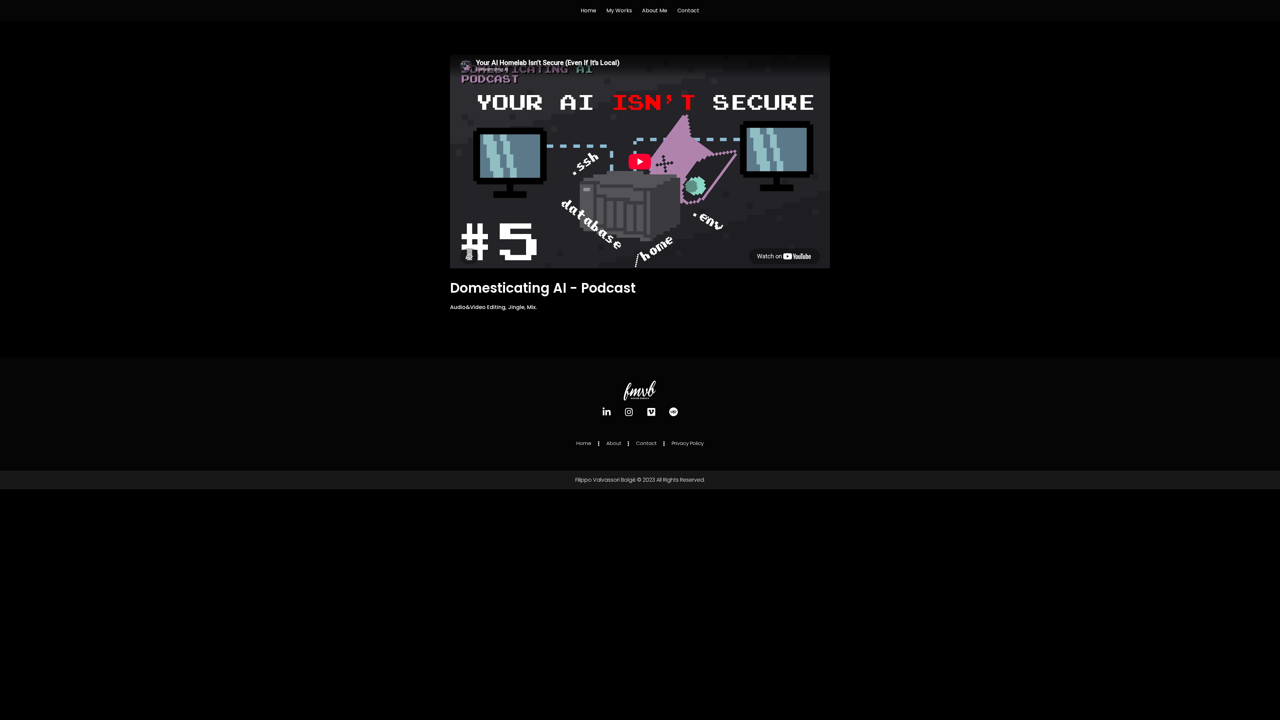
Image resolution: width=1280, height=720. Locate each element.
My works (619, 10)
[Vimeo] (651, 411)
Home (588, 10)
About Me (654, 10)
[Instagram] (628, 411)
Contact (688, 10)
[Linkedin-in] (606, 411)
